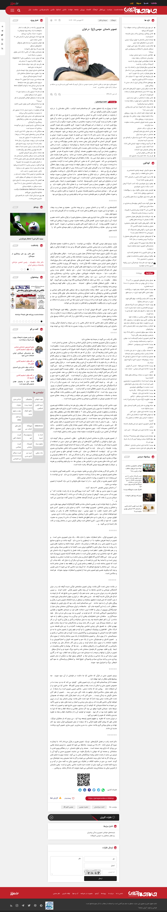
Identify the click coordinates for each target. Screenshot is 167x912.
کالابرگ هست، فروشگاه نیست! (133, 489)
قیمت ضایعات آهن (17, 436)
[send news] (56, 20)
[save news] (60, 20)
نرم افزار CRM (18, 418)
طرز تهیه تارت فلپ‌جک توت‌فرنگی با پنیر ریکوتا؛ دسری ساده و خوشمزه (138, 264)
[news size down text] (59, 94)
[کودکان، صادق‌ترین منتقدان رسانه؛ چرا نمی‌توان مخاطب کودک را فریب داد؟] (148, 468)
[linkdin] (84, 789)
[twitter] (2, 36)
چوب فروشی (39, 399)
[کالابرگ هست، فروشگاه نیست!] (148, 483)
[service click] (132, 3)
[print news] (51, 20)
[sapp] (2, 44)
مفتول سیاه (39, 444)
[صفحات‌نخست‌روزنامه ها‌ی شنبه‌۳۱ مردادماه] (27, 297)
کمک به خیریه (40, 436)
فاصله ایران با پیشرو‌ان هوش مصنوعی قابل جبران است (23, 382)
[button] (33, 269)
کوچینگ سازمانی (29, 445)
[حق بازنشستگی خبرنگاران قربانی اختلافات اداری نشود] (39, 351)
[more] (127, 457)
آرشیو (97, 893)
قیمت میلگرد (17, 453)
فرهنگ (113, 20)
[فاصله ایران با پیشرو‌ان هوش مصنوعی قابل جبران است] (39, 379)
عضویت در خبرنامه (87, 893)
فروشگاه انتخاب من (28, 427)
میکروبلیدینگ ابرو (28, 436)
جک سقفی (39, 453)
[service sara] (146, 3)
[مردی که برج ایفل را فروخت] (148, 497)
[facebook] (89, 789)
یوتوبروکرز (29, 399)
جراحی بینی (17, 399)
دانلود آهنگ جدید (28, 413)
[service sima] (139, 3)
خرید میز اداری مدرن (28, 455)
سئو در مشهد (17, 411)
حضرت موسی (83, 807)
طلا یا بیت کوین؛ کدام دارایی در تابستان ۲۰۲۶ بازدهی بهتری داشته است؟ (133, 509)
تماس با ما (119, 893)
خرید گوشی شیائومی (39, 407)
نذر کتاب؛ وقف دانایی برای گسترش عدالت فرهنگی (23, 368)
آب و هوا (75, 893)
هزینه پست (28, 405)
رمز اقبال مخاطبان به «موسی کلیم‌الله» (102, 835)
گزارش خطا (54, 798)
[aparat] (2, 40)
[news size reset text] (55, 94)
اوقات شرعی (66, 893)
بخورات (19, 405)
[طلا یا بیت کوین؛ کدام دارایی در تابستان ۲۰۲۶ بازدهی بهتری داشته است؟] (148, 508)
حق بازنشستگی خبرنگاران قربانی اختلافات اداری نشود (23, 354)
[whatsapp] (103, 789)
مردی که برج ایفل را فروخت (133, 495)
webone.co (39, 426)
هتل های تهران (18, 427)
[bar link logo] (14, 4)
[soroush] (80, 789)
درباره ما (111, 893)
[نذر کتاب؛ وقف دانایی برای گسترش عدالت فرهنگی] (39, 365)
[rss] (2, 49)
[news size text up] (51, 94)
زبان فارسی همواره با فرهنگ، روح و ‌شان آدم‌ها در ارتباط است (23, 338)
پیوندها (103, 893)
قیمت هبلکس (18, 445)
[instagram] (2, 27)
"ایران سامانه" (142, 908)
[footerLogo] (142, 894)
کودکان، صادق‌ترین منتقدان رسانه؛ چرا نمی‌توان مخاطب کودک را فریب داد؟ (134, 468)
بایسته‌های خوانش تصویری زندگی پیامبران (101, 832)
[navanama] (154, 3)
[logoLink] (140, 10)
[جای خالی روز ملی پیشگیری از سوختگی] (40, 256)
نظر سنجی (56, 893)
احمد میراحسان (99, 807)
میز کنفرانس (17, 459)
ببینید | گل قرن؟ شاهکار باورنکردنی (31, 238)
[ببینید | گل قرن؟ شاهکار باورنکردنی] (27, 224)
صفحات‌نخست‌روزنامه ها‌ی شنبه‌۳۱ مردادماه (29, 314)
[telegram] (2, 31)
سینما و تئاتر (103, 20)
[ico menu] (13, 10)
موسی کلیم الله (68, 807)
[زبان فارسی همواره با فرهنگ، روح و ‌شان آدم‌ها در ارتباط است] (39, 339)
